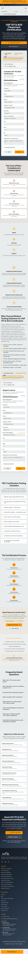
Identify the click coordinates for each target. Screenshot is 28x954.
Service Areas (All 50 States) (7, 898)
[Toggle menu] (25, 8)
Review (18, 151)
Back (9, 151)
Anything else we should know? (11, 138)
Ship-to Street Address (9, 116)
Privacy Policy (4, 904)
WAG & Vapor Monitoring (6, 884)
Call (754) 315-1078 (15, 42)
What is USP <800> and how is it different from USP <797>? (13, 687)
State (5, 127)
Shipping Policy (4, 910)
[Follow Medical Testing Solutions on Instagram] (2, 862)
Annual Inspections (5, 870)
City (4, 121)
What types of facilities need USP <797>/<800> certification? (11, 714)
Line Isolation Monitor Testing (7, 878)
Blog (2, 896)
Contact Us (3, 900)
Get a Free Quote (13, 46)
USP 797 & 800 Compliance (7, 882)
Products (3, 894)
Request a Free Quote (13, 624)
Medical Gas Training (5, 880)
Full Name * (6, 88)
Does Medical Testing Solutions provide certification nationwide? (13, 720)
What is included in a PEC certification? (13, 697)
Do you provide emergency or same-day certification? (13, 708)
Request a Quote (13, 837)
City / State (6, 110)
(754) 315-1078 (15, 628)
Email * (5, 94)
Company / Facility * (8, 105)
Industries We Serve (5, 888)
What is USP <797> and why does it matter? (12, 680)
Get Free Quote (11, 951)
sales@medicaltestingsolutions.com (10, 918)
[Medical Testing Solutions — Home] (2, 8)
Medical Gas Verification (6, 868)
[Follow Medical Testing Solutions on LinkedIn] (5, 862)
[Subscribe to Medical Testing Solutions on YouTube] (8, 862)
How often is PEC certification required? (13, 692)
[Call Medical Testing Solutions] (25, 951)
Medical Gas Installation (6, 872)
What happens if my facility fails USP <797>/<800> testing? (12, 702)
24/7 (26, 11)
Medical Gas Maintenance (6, 874)
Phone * (5, 99)
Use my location (21, 116)
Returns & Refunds (5, 908)
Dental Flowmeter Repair (6, 876)
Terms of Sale (4, 906)
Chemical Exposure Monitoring (7, 886)
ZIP (4, 132)
